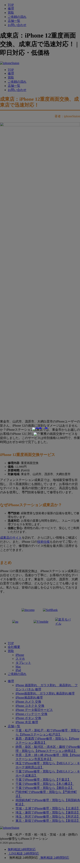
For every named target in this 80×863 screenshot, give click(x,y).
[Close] (40, 434)
